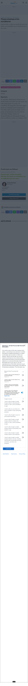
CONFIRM (8, 448)
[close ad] (14, 681)
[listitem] (14, 372)
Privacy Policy (22, 453)
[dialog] (14, 514)
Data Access (14, 453)
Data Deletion (6, 453)
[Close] (25, 345)
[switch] (22, 375)
